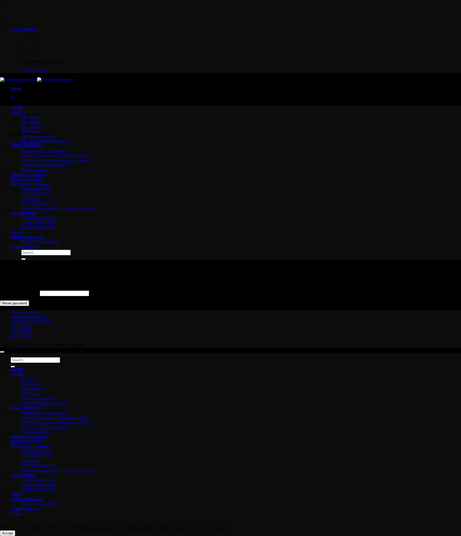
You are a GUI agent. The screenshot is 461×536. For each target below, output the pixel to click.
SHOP (17, 233)
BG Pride (30, 132)
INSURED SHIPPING (31, 322)
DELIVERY (21, 327)
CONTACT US (25, 247)
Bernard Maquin (36, 170)
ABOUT (18, 374)
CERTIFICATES (37, 194)
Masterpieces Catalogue (44, 151)
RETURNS (21, 336)
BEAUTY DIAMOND (40, 242)
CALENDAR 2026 (38, 218)
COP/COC (31, 199)
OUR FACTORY (26, 180)
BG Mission (32, 127)
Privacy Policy (24, 312)
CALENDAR (23, 213)
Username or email (19, 293)
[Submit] (23, 259)
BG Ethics (30, 122)
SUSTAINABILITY (38, 204)
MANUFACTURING (30, 184)
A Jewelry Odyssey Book (44, 165)
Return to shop (35, 70)
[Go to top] (2, 352)
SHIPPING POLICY (29, 317)
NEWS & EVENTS (29, 175)
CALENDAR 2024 (38, 228)
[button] (24, 30)
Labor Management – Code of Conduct (58, 209)
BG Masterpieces (37, 136)
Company (30, 117)
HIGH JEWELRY (27, 146)
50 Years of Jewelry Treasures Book (55, 160)
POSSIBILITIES (36, 189)
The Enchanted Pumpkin (44, 141)
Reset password (14, 303)
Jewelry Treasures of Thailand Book (55, 156)
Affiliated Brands (28, 237)
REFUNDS (21, 331)
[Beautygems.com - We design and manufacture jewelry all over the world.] (37, 79)
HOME (17, 370)
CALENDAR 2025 (38, 223)
